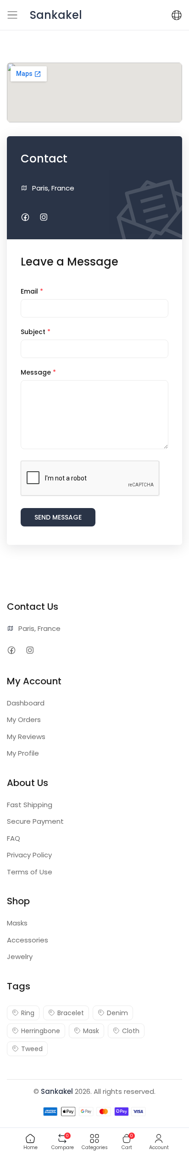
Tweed (32, 1048)
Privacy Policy (29, 855)
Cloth (130, 1030)
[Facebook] (25, 217)
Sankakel (57, 1091)
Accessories (27, 940)
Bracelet (70, 1012)
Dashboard (25, 703)
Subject (35, 331)
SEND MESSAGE (58, 517)
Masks (17, 923)
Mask (91, 1030)
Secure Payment (35, 821)
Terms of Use (29, 872)
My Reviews (26, 736)
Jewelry (20, 956)
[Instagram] (43, 217)
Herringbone (40, 1030)
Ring (27, 1012)
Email (32, 291)
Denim (117, 1012)
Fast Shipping (29, 804)
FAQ (13, 838)
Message (38, 372)
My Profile (23, 753)
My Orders (24, 719)
